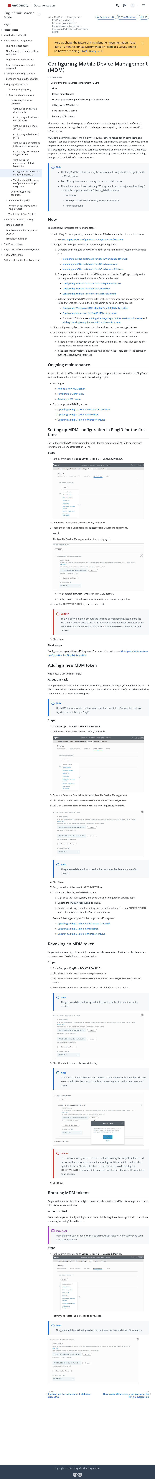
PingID (7, 24)
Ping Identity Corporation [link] (87, 1468)
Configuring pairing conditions (21, 193)
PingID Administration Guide (19, 15)
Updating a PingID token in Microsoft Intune (81, 419)
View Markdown (128, 17)
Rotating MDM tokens (63, 116)
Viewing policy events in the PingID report (22, 207)
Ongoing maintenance (63, 93)
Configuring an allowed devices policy (25, 110)
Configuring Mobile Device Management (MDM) (26, 173)
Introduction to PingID (15, 35)
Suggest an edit (107, 17)
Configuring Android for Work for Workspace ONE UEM (92, 283)
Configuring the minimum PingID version (26, 153)
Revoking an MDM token (64, 110)
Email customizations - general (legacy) (21, 232)
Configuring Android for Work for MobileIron (86, 288)
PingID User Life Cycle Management (22, 249)
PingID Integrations (13, 244)
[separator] (41, 738)
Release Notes (11, 29)
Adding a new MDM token (65, 105)
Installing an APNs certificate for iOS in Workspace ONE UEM (95, 258)
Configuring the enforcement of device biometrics (24, 163)
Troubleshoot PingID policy (22, 214)
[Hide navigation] (39, 14)
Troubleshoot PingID (16, 238)
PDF (145, 17)
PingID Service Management (18, 40)
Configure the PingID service (20, 73)
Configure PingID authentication (22, 78)
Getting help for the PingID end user (22, 260)
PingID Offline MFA (13, 254)
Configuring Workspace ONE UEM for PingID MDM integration (95, 307)
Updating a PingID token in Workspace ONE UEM (84, 409)
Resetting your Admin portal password (20, 67)
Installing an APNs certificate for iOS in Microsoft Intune (93, 269)
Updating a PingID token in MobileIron (78, 414)
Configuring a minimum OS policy (25, 127)
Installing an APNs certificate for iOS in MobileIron (90, 263)
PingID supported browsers (20, 59)
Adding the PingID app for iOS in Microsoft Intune (115, 318)
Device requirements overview (21, 102)
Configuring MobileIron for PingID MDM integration (90, 313)
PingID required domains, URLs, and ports (22, 53)
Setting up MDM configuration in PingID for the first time (80, 99)
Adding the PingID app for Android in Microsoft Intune (91, 322)
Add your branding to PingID (20, 219)
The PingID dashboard (17, 45)
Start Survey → (90, 51)
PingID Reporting (14, 224)
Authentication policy (19, 200)
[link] (18, 5)
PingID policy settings (17, 84)
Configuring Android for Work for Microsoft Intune (89, 293)
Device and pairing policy (21, 95)
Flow (54, 88)
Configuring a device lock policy (26, 136)
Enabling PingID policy (19, 89)
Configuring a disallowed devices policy (25, 119)
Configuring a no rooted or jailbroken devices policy (26, 144)
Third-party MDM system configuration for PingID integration (26, 183)
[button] (134, 5)
